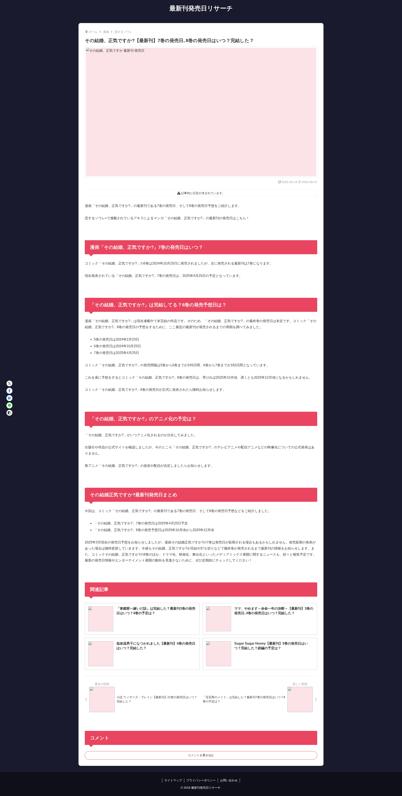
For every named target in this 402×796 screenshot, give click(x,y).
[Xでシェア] (9, 383)
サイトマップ (173, 780)
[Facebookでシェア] (9, 391)
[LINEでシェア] (9, 405)
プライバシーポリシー (201, 780)
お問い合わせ (229, 780)
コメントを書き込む (201, 755)
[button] (9, 413)
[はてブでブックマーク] (9, 398)
